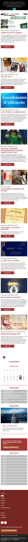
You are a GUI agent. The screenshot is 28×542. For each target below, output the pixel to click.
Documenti (3, 500)
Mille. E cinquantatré (10, 426)
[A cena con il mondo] (14, 248)
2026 (4, 456)
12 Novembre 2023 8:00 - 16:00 (9, 146)
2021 (4, 470)
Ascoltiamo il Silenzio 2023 (13, 112)
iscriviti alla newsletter (11, 447)
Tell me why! (6, 77)
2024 (4, 462)
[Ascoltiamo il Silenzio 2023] (14, 100)
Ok (14, 9)
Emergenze (3, 515)
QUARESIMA (6, 402)
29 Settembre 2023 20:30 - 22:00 (9, 110)
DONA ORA (3, 503)
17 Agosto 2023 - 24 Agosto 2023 (9, 30)
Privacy (2, 540)
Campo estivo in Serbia (11, 33)
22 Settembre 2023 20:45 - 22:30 (9, 74)
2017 (4, 481)
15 (20, 376)
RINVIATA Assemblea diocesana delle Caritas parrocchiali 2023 (12, 150)
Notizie (2, 495)
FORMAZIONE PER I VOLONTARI (11, 396)
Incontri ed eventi (8, 393)
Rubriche (3, 498)
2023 (4, 464)
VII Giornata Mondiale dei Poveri (12, 190)
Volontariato (4, 517)
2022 (4, 467)
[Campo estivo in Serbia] (14, 21)
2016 (4, 484)
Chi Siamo (3, 493)
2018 (4, 478)
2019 (4, 475)
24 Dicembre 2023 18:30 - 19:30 (9, 295)
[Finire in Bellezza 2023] (14, 322)
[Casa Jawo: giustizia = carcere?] (14, 215)
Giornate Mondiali (8, 391)
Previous (3, 415)
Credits (5, 540)
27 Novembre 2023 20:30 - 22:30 (9, 225)
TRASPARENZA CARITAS (5, 507)
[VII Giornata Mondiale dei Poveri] (14, 177)
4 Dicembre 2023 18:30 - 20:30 (9, 258)
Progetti (3, 512)
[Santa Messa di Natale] (14, 285)
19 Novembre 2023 (6, 187)
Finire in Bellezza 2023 (10, 334)
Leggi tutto (7, 46)
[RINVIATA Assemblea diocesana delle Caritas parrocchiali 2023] (14, 137)
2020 (4, 473)
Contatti (2, 505)
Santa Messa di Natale (10, 297)
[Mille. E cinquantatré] (14, 415)
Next (25, 415)
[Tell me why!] (14, 65)
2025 (4, 459)
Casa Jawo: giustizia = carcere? (11, 228)
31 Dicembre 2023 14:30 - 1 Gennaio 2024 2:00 (13, 332)
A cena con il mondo (10, 261)
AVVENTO (5, 399)
